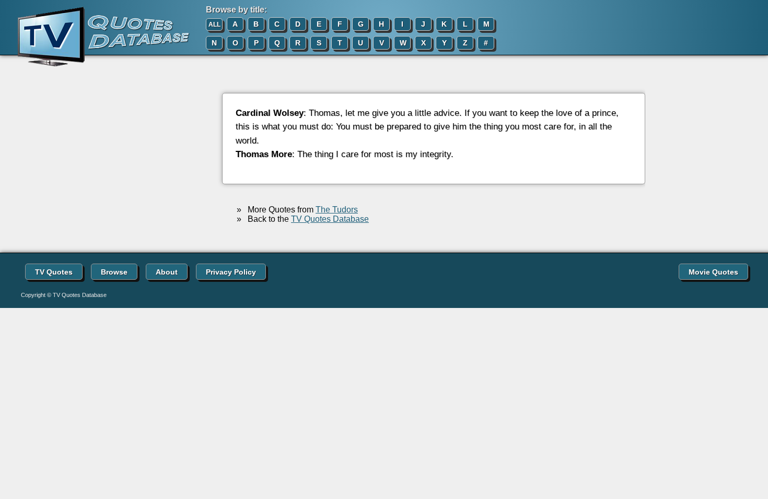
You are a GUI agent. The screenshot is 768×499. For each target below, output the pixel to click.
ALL (214, 24)
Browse (114, 272)
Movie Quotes (713, 272)
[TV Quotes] (95, 37)
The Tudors (337, 209)
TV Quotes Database (330, 219)
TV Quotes (54, 272)
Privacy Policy (231, 272)
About (167, 272)
